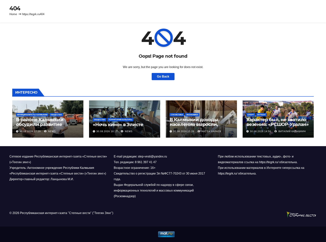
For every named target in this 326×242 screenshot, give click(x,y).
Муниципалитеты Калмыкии (32, 115)
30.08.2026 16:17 (107, 131)
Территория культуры (120, 120)
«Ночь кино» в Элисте (118, 124)
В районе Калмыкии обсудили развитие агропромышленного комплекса (41, 127)
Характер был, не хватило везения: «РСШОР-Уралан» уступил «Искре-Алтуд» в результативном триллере (277, 127)
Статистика (177, 115)
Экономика (192, 115)
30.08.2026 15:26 (183, 131)
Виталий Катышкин (292, 131)
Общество (56, 115)
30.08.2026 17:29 (30, 131)
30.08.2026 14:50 (260, 131)
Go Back (163, 76)
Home (13, 14)
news (51, 131)
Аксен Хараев (211, 131)
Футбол (261, 115)
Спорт (251, 115)
